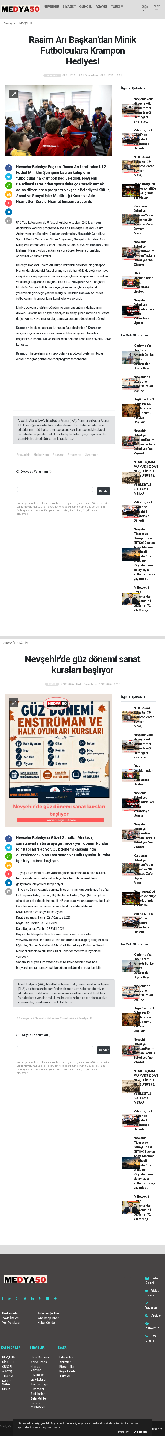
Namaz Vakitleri (36, 1368)
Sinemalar (37, 1389)
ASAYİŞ (101, 7)
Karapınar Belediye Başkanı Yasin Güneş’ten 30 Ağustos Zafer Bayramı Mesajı (144, 220)
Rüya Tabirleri (68, 1371)
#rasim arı (74, 454)
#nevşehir (23, 454)
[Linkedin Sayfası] (34, 1298)
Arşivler (156, 1315)
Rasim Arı (40, 339)
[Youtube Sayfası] (27, 1298)
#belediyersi (41, 454)
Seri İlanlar (38, 1393)
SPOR (6, 1389)
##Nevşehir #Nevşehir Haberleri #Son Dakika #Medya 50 (54, 1018)
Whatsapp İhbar (48, 1318)
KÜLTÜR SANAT (7, 1382)
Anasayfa (9, 23)
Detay (125, 1431)
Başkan (55, 234)
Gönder (104, 491)
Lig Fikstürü (38, 1379)
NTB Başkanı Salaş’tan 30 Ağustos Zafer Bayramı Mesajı (144, 166)
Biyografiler (67, 1366)
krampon (94, 222)
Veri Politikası (11, 1322)
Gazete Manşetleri (38, 1404)
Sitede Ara (66, 1357)
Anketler (64, 1362)
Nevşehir (64, 228)
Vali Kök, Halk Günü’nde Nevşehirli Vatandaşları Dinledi (143, 139)
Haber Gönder (47, 1322)
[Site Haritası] (49, 1298)
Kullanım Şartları (48, 1313)
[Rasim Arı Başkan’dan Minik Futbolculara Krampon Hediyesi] (58, 120)
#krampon (91, 454)
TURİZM (117, 7)
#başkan (58, 454)
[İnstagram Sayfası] (19, 1298)
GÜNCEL (85, 7)
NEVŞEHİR (51, 7)
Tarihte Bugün (40, 1384)
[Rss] (42, 1298)
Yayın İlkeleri (10, 1318)
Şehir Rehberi (39, 1398)
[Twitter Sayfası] (11, 1298)
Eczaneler (37, 1375)
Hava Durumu (40, 1357)
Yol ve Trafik (39, 1362)
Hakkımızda (10, 1313)
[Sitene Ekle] (57, 1298)
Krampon (23, 328)
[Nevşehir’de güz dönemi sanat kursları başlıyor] (58, 760)
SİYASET (69, 7)
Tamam (141, 1431)
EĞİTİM (23, 642)
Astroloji (64, 1376)
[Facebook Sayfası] (4, 1298)
